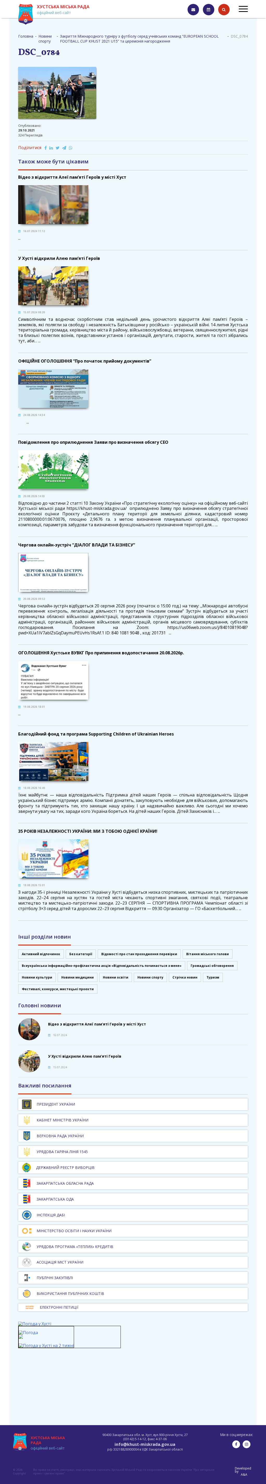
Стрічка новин (184, 977)
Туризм (213, 977)
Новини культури (37, 977)
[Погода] (28, 1335)
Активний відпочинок (41, 954)
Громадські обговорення (212, 965)
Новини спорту (150, 977)
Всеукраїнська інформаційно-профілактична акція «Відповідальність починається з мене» (102, 965)
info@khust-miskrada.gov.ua (145, 1444)
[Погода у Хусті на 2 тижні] (46, 1345)
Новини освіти (115, 977)
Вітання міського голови (207, 954)
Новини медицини (77, 977)
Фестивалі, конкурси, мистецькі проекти (58, 989)
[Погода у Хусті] (34, 1324)
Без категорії (80, 954)
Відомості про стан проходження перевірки (139, 954)
